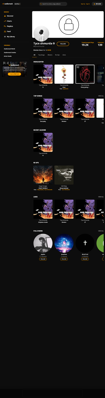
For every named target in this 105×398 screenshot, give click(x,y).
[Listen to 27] (84, 108)
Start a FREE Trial (14, 74)
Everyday (43, 121)
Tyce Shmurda (48, 189)
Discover (10, 16)
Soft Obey (64, 186)
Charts (9, 21)
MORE (49, 50)
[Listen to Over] (64, 74)
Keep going (84, 87)
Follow (63, 44)
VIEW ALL (101, 96)
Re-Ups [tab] (57, 55)
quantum (65, 88)
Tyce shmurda (43, 85)
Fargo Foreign (43, 186)
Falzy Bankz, (40, 189)
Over (64, 87)
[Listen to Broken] (64, 108)
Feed (9, 31)
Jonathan (64, 254)
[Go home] (7, 4)
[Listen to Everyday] (42, 108)
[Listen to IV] (42, 74)
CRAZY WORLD (43, 188)
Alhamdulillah (64, 188)
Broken (64, 121)
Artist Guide (7, 56)
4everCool (85, 254)
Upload (98, 4)
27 (85, 121)
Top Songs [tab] (41, 55)
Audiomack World (9, 49)
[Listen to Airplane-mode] (42, 209)
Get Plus (17, 4)
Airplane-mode (43, 222)
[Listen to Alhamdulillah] (64, 175)
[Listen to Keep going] (84, 74)
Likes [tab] (64, 55)
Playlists (10, 26)
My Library (11, 37)
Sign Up (83, 4)
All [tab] (34, 55)
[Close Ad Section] (25, 63)
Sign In (88, 4)
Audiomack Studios (10, 52)
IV (43, 87)
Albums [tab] (50, 55)
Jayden (43, 254)
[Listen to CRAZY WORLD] (42, 175)
